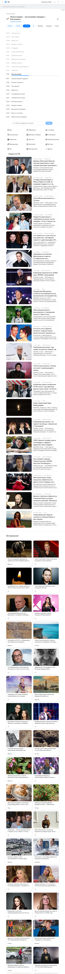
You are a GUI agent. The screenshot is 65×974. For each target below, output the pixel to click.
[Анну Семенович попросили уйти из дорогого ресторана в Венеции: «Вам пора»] (46, 553)
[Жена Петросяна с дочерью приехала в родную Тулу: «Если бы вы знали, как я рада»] (46, 824)
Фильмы (40, 26)
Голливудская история (18, 94)
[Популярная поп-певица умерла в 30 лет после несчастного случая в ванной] (19, 580)
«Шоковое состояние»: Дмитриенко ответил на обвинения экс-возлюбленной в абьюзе (43, 256)
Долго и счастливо (16, 113)
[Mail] (6, 2)
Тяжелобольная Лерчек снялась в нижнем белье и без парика (44, 517)
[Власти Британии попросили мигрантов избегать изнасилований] (46, 688)
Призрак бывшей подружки (19, 78)
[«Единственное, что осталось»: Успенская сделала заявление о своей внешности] (46, 878)
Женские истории (16, 44)
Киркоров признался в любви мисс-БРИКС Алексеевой (45, 274)
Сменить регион (16, 21)
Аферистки (14, 90)
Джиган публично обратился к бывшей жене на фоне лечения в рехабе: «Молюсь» (45, 498)
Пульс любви (15, 37)
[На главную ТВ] (8, 2)
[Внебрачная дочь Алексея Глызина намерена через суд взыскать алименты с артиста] (46, 715)
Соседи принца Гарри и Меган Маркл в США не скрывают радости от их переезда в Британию (43, 182)
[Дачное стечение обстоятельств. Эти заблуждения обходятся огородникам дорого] (19, 932)
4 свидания (14, 48)
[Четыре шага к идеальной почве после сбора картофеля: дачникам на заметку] (46, 743)
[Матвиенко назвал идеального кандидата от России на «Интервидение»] (46, 932)
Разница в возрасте (17, 82)
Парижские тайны (16, 55)
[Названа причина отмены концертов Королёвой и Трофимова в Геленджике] (46, 607)
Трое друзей (15, 86)
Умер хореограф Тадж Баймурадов (42, 404)
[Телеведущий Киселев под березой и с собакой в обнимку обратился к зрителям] (19, 607)
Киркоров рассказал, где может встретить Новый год (44, 348)
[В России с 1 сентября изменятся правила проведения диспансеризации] (46, 851)
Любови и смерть (16, 63)
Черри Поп (14, 40)
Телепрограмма (10, 13)
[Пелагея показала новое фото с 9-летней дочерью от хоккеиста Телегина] (19, 878)
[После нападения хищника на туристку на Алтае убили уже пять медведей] (19, 553)
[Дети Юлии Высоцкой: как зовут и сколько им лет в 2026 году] (46, 905)
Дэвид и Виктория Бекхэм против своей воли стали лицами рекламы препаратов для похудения (45, 163)
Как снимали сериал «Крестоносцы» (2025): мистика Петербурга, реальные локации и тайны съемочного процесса (44, 461)
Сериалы (49, 26)
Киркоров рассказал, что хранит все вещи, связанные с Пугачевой (45, 424)
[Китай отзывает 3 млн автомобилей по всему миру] (19, 851)
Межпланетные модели (18, 59)
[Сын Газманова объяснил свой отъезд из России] (46, 580)
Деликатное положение (18, 109)
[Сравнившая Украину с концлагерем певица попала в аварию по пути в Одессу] (46, 770)
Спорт (57, 26)
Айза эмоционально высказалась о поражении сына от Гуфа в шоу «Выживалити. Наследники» (44, 312)
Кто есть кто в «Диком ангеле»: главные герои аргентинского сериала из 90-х (44, 331)
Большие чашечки (16, 105)
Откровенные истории (18, 97)
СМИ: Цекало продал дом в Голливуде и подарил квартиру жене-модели (44, 442)
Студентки (14, 70)
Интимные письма (16, 101)
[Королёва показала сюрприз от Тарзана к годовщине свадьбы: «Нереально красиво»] (19, 715)
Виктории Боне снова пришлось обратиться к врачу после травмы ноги (43, 480)
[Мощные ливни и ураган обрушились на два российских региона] (19, 959)
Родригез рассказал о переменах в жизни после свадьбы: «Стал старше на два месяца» (44, 219)
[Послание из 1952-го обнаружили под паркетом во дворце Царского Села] (19, 634)
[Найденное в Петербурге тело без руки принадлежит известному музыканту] (46, 661)
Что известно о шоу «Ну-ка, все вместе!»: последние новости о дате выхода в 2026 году (45, 238)
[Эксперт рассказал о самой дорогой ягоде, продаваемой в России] (19, 770)
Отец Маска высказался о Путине (44, 199)
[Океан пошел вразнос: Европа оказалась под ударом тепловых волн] (46, 634)
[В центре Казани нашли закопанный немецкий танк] (19, 743)
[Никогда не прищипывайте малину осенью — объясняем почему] (46, 797)
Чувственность (15, 33)
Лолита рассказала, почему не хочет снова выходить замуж (44, 368)
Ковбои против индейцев (19, 117)
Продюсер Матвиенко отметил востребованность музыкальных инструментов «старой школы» (44, 293)
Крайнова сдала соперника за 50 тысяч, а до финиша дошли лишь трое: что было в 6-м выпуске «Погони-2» (45, 387)
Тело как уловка (16, 74)
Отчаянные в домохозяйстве (20, 66)
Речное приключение (17, 51)
